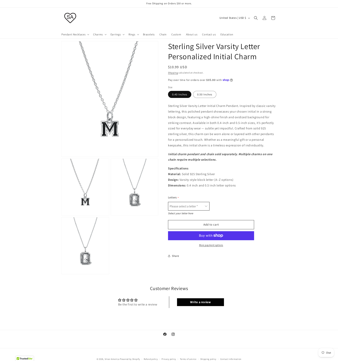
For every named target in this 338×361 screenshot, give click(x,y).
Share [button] (175, 256)
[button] (75, 34)
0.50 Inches (204, 94)
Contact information (230, 358)
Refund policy (151, 358)
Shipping (173, 72)
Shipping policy (208, 358)
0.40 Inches (179, 94)
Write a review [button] (200, 302)
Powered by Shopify (130, 359)
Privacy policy (169, 358)
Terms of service (188, 358)
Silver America (112, 359)
